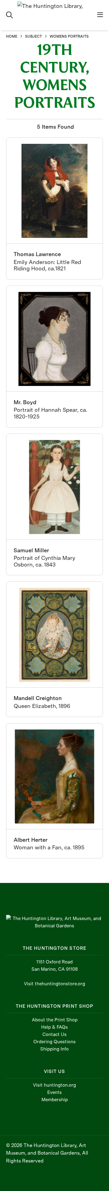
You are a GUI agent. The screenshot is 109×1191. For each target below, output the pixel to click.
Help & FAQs (54, 1027)
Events (54, 1092)
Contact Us (54, 1034)
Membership (54, 1099)
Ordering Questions (54, 1041)
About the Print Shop (55, 1020)
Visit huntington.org (54, 1085)
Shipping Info (54, 1049)
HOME (11, 36)
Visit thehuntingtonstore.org (54, 983)
